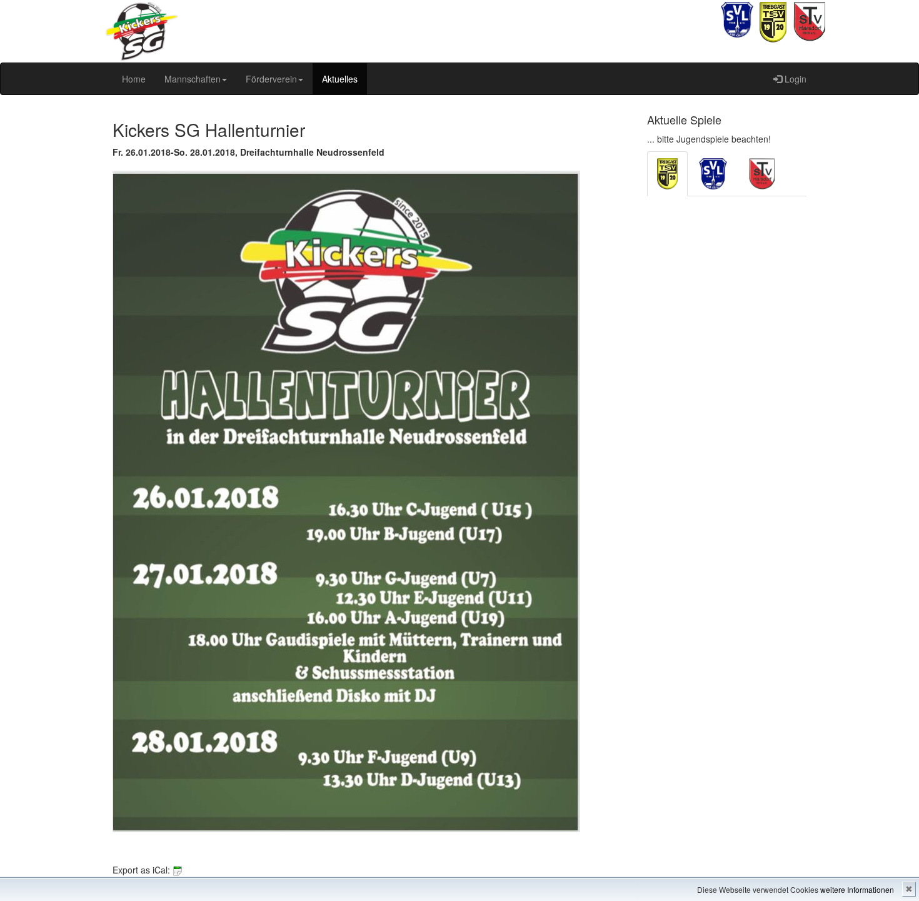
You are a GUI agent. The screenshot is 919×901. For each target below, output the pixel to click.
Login (794, 79)
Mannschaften (192, 79)
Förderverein (271, 79)
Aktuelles (340, 79)
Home (134, 79)
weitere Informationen (857, 889)
